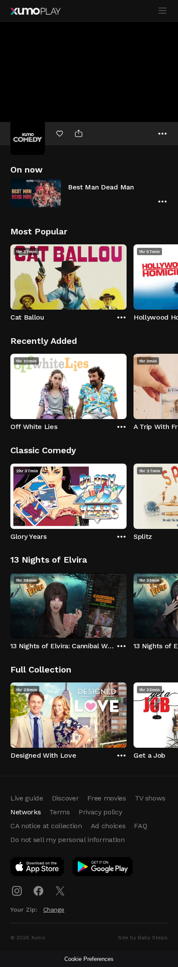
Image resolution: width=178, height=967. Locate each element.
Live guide (26, 798)
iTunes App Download (37, 868)
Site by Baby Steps (143, 938)
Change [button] (53, 909)
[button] (89, 193)
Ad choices (108, 826)
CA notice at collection (46, 826)
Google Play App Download (103, 868)
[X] (60, 890)
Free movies (106, 798)
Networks (25, 812)
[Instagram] (16, 890)
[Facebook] (38, 890)
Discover (65, 798)
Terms (59, 812)
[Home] (35, 11)
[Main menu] (162, 11)
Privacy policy (100, 812)
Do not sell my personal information (67, 840)
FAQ (140, 826)
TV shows (150, 798)
